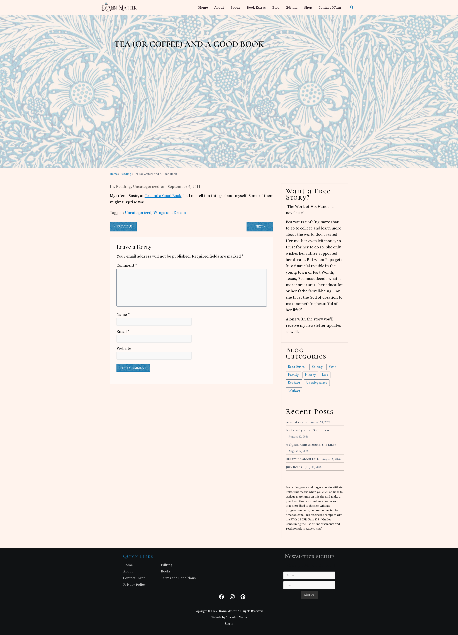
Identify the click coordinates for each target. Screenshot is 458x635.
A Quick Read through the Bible (311, 445)
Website (123, 348)
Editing (317, 367)
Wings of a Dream (169, 212)
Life (325, 375)
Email (123, 331)
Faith (333, 367)
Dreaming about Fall (302, 459)
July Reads (294, 467)
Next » (260, 226)
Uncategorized (146, 186)
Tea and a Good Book (163, 195)
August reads (296, 422)
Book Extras (297, 367)
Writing (294, 390)
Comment (126, 265)
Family (293, 375)
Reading (123, 186)
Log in (229, 623)
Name (123, 314)
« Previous (123, 226)
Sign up (309, 595)
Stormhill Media (236, 617)
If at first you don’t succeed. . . (309, 430)
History (310, 375)
